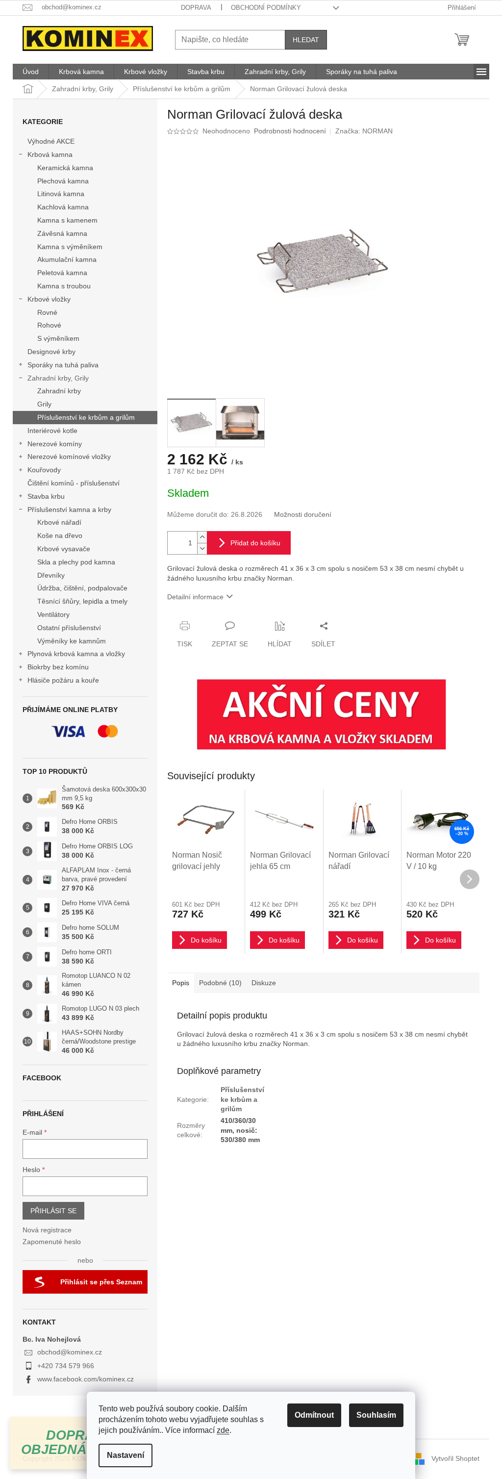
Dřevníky (51, 575)
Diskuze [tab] (263, 983)
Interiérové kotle (52, 430)
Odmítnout (314, 1415)
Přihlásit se (53, 1211)
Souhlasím (376, 1415)
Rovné (47, 312)
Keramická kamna (65, 168)
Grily (44, 404)
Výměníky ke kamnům (71, 641)
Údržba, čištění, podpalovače (82, 588)
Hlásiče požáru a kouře (63, 680)
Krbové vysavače (63, 549)
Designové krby (51, 352)
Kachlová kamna (63, 207)
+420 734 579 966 (65, 1366)
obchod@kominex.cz (69, 1352)
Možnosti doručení (302, 514)
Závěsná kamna (62, 233)
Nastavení (125, 1455)
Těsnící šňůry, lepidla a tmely (82, 601)
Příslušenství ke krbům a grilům (86, 417)
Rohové (49, 325)
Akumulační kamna (67, 259)
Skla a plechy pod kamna (76, 562)
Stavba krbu (46, 496)
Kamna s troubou (64, 286)
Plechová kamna (63, 181)
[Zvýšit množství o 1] (202, 537)
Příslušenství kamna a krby (69, 509)
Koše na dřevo (59, 535)
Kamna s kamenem (67, 220)
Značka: (364, 131)
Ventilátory (53, 614)
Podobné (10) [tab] (220, 983)
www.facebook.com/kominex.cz (85, 1379)
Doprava (196, 7)
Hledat (306, 40)
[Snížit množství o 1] (202, 548)
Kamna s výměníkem (69, 247)
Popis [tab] (180, 983)
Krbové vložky (49, 299)
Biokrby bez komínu (58, 667)
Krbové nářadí (59, 522)
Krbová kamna (50, 154)
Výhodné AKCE (51, 141)
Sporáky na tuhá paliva (63, 365)
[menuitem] (31, 71)
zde (223, 1430)
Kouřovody (44, 470)
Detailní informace (195, 597)
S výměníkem (58, 338)
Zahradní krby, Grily (58, 378)
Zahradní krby (59, 391)
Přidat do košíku (255, 543)
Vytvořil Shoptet (455, 1458)
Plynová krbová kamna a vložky (76, 654)
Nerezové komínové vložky (69, 456)
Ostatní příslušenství (69, 628)
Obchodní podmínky (266, 7)
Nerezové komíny (54, 444)
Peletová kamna (62, 273)
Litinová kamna (60, 194)
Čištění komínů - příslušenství (73, 483)
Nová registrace (47, 1230)
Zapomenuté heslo (52, 1242)
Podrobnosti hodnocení (290, 131)
